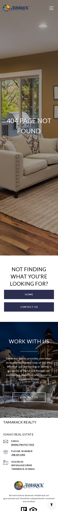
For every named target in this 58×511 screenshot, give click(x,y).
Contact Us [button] (29, 307)
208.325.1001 (18, 454)
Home (29, 294)
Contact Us (29, 397)
